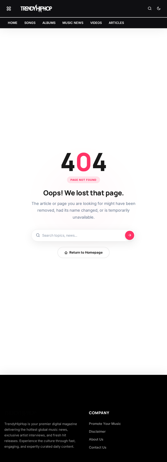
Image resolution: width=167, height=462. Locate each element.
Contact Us (97, 447)
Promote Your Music (105, 424)
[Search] (150, 9)
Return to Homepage (86, 252)
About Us (96, 439)
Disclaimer (97, 431)
